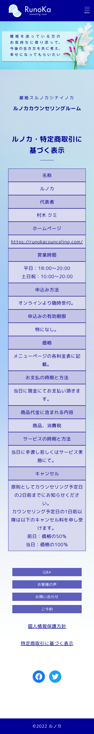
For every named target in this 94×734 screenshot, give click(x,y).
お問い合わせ (47, 596)
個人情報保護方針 (47, 626)
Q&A (47, 572)
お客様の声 (47, 584)
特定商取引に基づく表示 (47, 643)
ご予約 (47, 609)
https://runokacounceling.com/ (47, 241)
